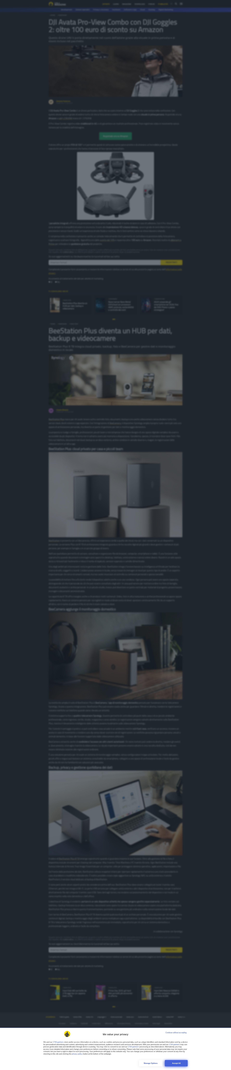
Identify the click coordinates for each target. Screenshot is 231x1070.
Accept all (176, 1063)
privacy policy (77, 1054)
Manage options (151, 1063)
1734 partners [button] (58, 1042)
